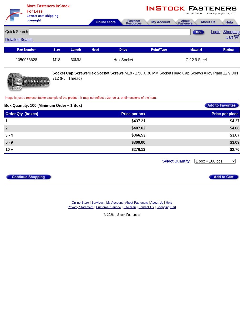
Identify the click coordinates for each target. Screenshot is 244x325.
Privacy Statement (80, 207)
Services (98, 202)
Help (169, 202)
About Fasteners (136, 202)
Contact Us (146, 207)
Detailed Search (19, 40)
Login (215, 32)
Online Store (80, 202)
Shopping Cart (166, 207)
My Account (114, 202)
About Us (156, 202)
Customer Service (108, 207)
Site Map (129, 207)
